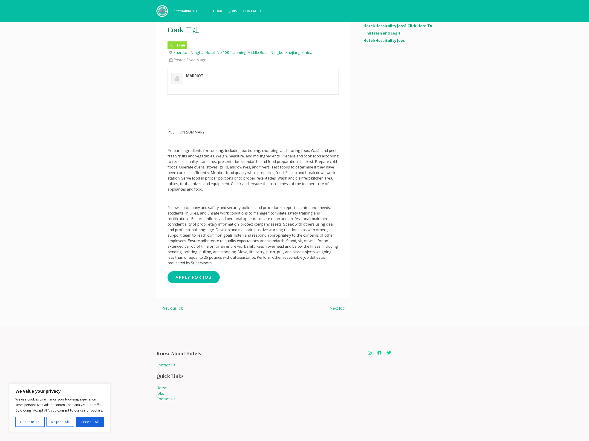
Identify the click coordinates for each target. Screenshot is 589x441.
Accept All (90, 422)
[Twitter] (389, 353)
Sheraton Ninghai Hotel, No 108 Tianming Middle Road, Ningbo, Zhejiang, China (242, 52)
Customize (30, 422)
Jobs (160, 393)
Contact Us (165, 365)
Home (161, 387)
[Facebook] (379, 353)
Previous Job (170, 308)
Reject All (60, 422)
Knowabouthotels (184, 11)
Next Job (339, 308)
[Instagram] (370, 353)
